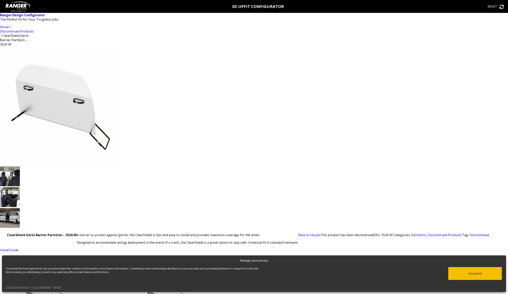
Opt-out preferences (17, 287)
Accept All (475, 273)
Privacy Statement (41, 287)
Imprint (57, 287)
